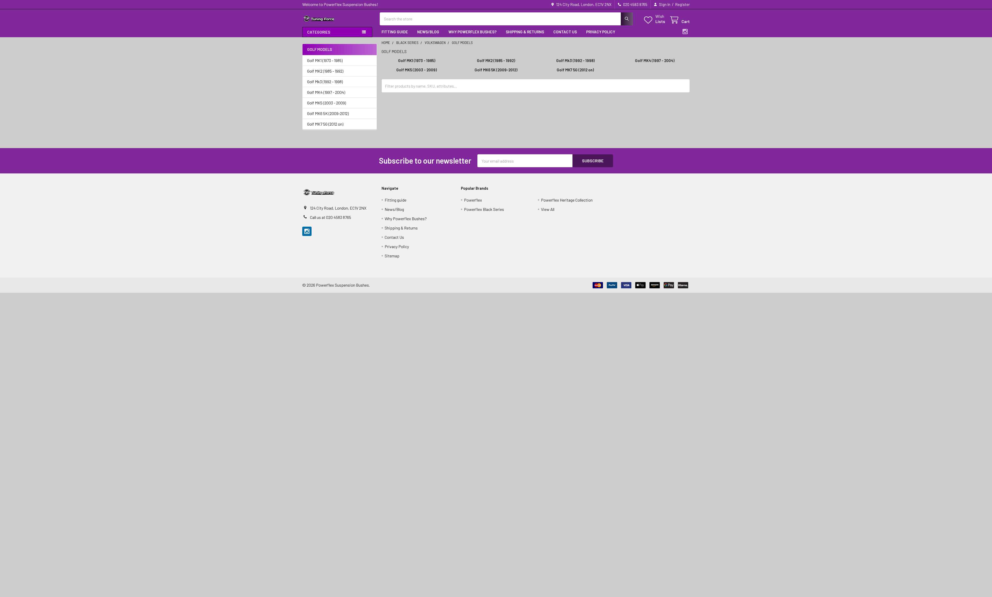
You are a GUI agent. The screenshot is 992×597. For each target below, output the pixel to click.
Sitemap (392, 255)
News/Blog (428, 31)
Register (682, 4)
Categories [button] (318, 32)
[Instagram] (685, 31)
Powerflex (473, 199)
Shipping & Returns (525, 31)
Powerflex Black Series (484, 209)
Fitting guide (395, 31)
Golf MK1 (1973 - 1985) (325, 60)
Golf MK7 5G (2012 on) (325, 123)
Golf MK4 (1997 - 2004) (326, 92)
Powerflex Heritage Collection (567, 199)
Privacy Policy (600, 31)
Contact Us (565, 31)
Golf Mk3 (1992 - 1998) (325, 81)
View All (547, 209)
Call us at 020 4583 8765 (330, 217)
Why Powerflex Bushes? (472, 31)
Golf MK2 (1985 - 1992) (325, 70)
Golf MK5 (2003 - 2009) (326, 102)
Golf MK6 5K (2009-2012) (328, 113)
